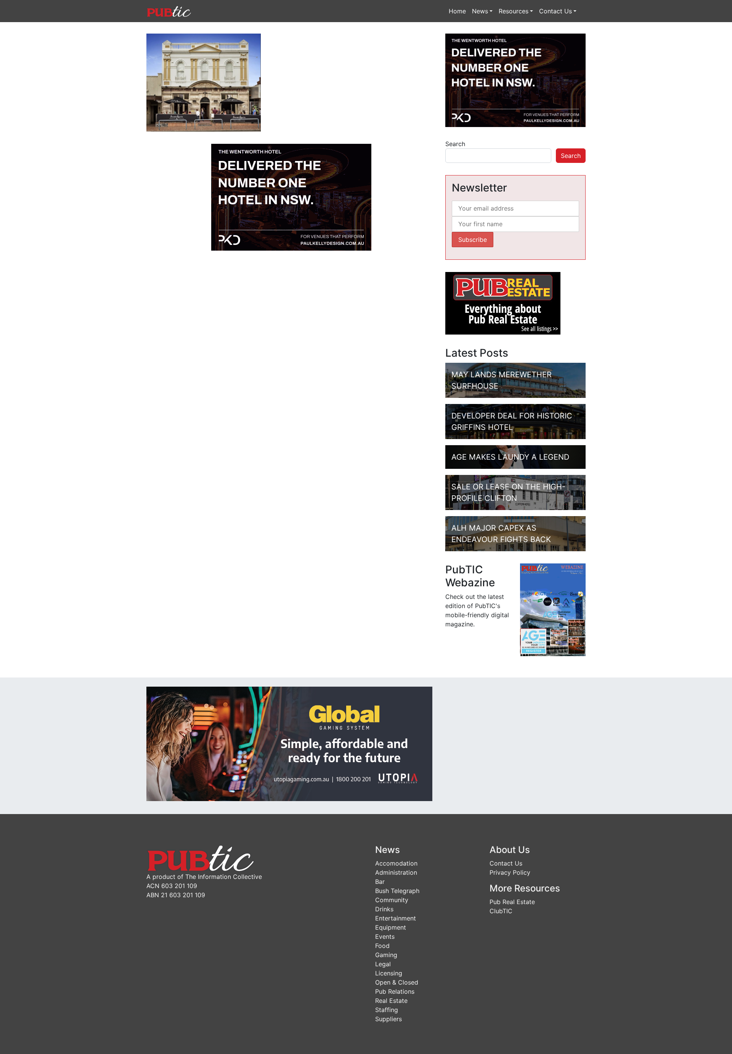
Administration (396, 872)
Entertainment (395, 918)
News (480, 11)
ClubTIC (501, 911)
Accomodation (396, 863)
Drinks (384, 909)
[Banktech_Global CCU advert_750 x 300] (289, 743)
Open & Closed (396, 982)
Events (385, 936)
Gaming (386, 955)
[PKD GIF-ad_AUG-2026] (291, 196)
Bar (380, 881)
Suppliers (388, 1019)
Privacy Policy (510, 872)
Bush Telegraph (397, 891)
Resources (513, 11)
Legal (383, 964)
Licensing (388, 973)
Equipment (390, 927)
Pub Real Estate (512, 902)
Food (382, 945)
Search (455, 144)
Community (391, 900)
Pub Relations (394, 991)
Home (457, 11)
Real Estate (391, 1000)
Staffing (386, 1010)
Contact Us (555, 11)
